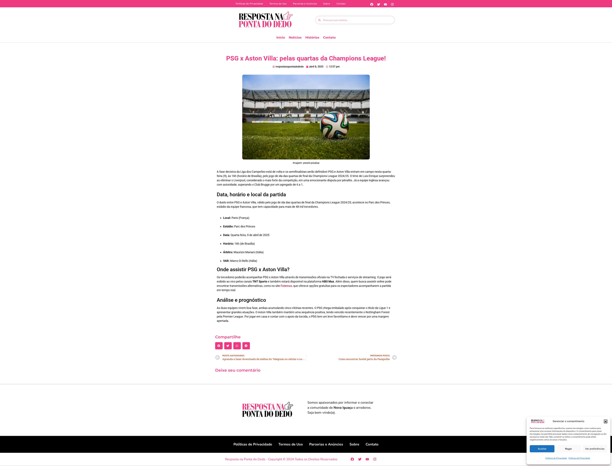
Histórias (312, 37)
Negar (568, 448)
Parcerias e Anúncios (305, 3)
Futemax (286, 285)
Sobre (326, 3)
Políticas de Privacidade (556, 458)
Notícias (295, 37)
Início (280, 37)
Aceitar (542, 448)
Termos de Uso (278, 3)
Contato (341, 3)
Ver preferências (595, 448)
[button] (605, 421)
